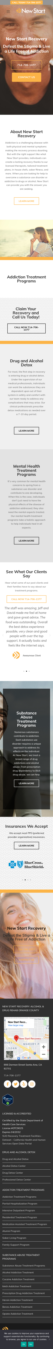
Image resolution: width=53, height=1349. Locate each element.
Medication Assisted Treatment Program (24, 1224)
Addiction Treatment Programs (19, 1196)
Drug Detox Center (12, 1172)
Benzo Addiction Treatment (17, 1306)
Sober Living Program (14, 1237)
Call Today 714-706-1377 (26, 2)
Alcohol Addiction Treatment (18, 1272)
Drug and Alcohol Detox (15, 1158)
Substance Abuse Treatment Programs (23, 1265)
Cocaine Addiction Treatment (18, 1279)
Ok (23, 1344)
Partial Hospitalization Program (19, 1203)
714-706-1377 (12, 1075)
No (30, 1344)
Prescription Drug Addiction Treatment (23, 1293)
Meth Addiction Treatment (16, 1286)
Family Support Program (15, 1244)
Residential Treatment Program (19, 1217)
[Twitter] (15, 1084)
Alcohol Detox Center (14, 1165)
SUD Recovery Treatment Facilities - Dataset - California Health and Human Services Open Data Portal (23, 1139)
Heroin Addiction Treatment (17, 1299)
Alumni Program (11, 1230)
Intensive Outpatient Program (18, 1210)
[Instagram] (31, 1084)
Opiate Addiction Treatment (17, 1313)
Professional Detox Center (16, 1179)
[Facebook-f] (7, 1084)
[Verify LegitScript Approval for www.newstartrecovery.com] (7, 1104)
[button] (2, 635)
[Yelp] (23, 1084)
